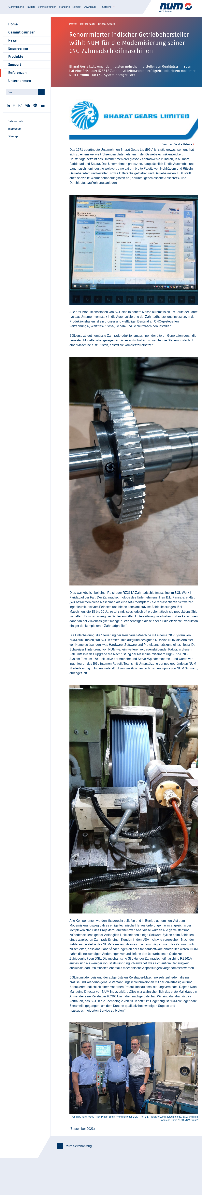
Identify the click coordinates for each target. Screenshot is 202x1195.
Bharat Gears (106, 23)
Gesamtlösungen (22, 32)
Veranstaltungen (47, 6)
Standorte (64, 6)
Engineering (18, 48)
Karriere (30, 6)
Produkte (15, 56)
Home (13, 24)
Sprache (106, 6)
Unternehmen (19, 81)
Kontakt (76, 6)
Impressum (14, 128)
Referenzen (17, 73)
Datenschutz (15, 121)
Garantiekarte (16, 6)
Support (14, 64)
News (12, 40)
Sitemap (12, 136)
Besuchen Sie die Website (177, 144)
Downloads (90, 6)
